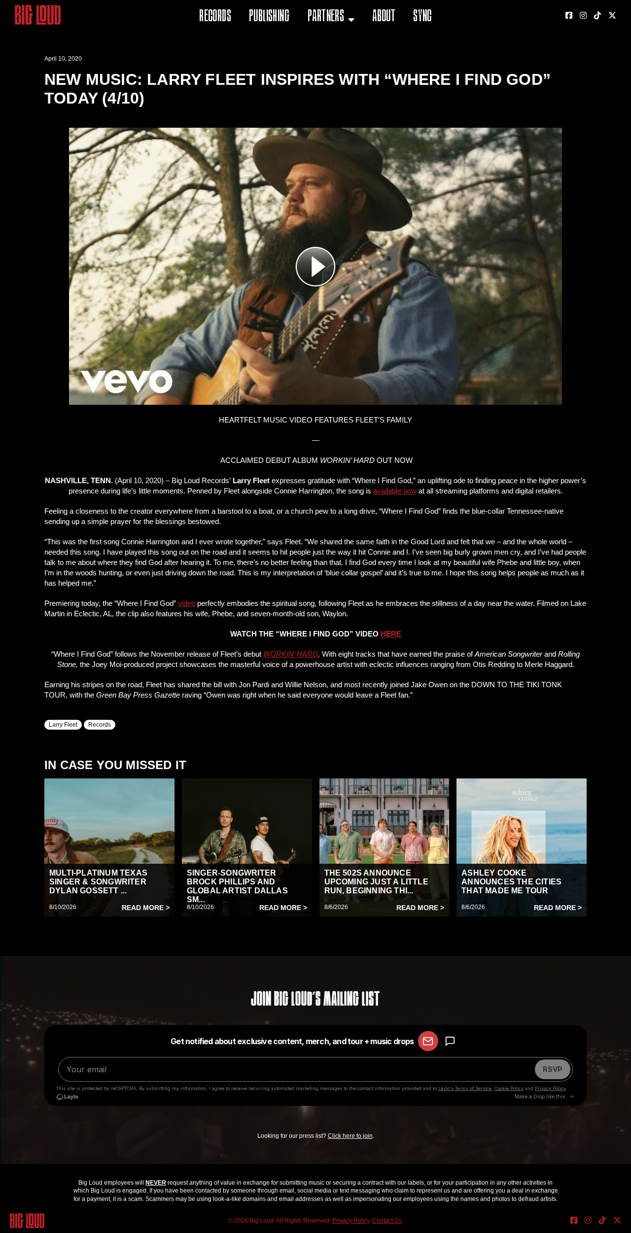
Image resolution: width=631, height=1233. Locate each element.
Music (319, 41)
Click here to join (350, 1135)
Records (215, 17)
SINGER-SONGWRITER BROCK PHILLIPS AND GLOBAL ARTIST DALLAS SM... (237, 886)
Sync (422, 17)
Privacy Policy (350, 1220)
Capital (322, 66)
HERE (391, 634)
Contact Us (387, 1220)
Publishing (269, 17)
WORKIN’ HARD (290, 654)
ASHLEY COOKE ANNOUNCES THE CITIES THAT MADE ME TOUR (511, 882)
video (186, 603)
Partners (326, 17)
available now (395, 491)
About (383, 17)
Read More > (146, 908)
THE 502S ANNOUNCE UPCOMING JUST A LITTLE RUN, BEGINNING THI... (376, 882)
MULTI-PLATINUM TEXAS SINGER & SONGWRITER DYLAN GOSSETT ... (98, 882)
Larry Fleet (63, 724)
